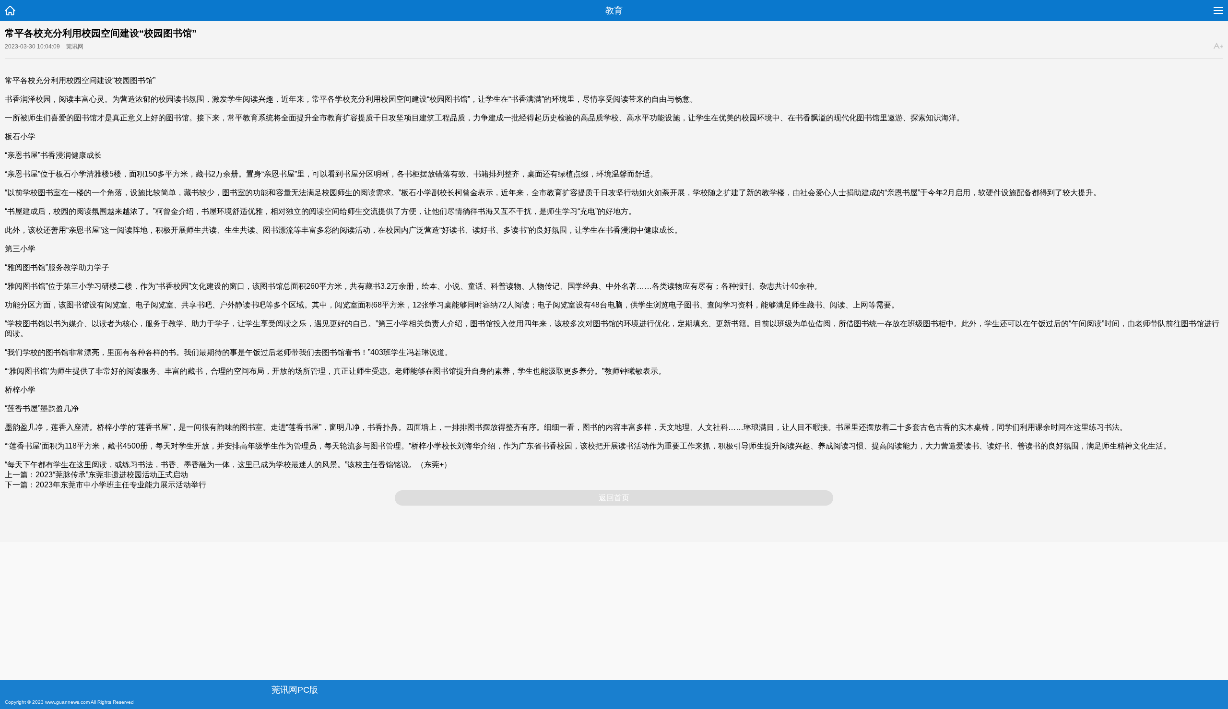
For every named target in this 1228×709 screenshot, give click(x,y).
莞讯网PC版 (295, 690)
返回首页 (614, 498)
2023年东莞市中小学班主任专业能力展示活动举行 (120, 485)
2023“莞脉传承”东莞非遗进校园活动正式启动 (111, 475)
